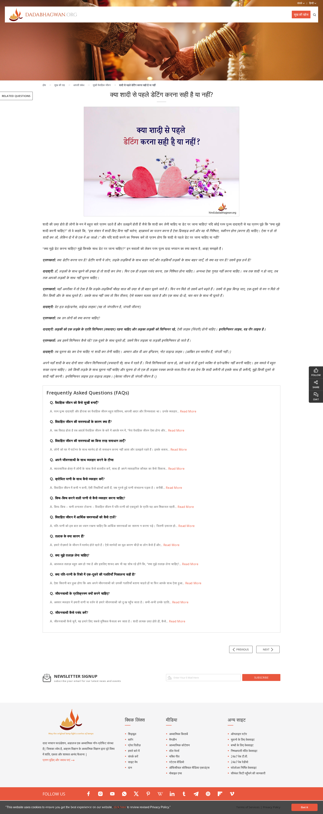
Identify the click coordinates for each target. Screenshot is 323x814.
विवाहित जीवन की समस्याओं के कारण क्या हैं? (81, 421)
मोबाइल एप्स (175, 773)
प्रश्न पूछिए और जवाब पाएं (57, 760)
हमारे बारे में (134, 751)
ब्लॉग (130, 739)
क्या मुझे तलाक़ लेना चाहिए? (70, 555)
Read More (187, 411)
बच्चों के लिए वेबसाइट (242, 745)
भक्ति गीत (174, 756)
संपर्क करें (133, 756)
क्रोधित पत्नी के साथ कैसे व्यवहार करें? (77, 479)
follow (316, 375)
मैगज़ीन (173, 739)
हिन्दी (311, 3)
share (316, 387)
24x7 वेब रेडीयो (239, 762)
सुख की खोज (301, 14)
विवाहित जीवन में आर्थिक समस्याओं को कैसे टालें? (83, 517)
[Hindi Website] (41, 14)
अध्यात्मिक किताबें (178, 734)
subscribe (261, 677)
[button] (172, 807)
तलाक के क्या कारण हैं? (67, 536)
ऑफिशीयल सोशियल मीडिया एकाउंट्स (189, 768)
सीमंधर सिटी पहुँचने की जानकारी (248, 773)
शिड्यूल (132, 734)
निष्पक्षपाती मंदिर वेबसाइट (244, 751)
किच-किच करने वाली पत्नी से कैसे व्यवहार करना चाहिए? (87, 498)
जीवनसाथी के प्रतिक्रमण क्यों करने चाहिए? (80, 593)
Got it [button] (304, 807)
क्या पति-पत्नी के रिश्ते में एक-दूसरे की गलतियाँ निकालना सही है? (93, 574)
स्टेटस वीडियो (176, 762)
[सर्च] (314, 14)
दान (130, 768)
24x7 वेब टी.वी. (239, 756)
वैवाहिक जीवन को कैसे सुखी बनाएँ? (74, 402)
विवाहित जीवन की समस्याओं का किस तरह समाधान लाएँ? (88, 440)
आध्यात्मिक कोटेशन (179, 745)
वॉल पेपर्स (174, 751)
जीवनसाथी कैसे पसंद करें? (69, 612)
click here (120, 807)
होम (44, 85)
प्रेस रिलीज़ (134, 745)
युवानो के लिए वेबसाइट (243, 739)
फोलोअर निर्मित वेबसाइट (244, 768)
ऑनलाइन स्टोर (239, 734)
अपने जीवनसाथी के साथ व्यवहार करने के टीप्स (82, 460)
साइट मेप (133, 762)
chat (316, 399)
